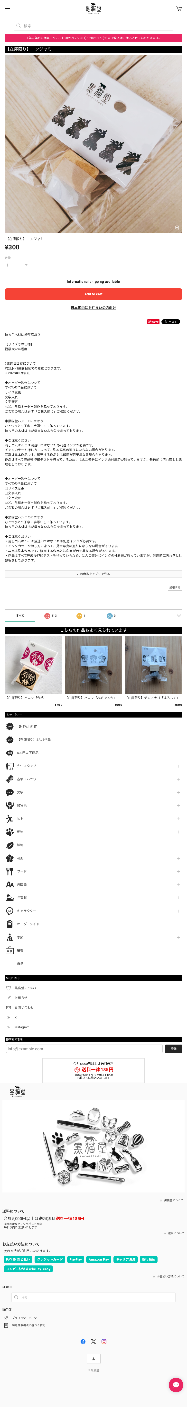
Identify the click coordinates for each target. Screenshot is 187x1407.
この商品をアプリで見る (93, 574)
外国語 (22, 884)
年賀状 (22, 898)
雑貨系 (22, 805)
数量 (8, 258)
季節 (20, 937)
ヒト (20, 819)
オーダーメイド (28, 924)
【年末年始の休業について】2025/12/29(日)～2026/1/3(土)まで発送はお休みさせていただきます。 (93, 38)
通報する (174, 587)
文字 (20, 792)
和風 (20, 858)
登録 (174, 1048)
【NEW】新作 (27, 726)
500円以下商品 (27, 753)
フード (22, 871)
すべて (20, 615)
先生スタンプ (27, 766)
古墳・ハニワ (27, 779)
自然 (20, 963)
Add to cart (93, 294)
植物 (20, 845)
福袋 (20, 950)
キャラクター (26, 911)
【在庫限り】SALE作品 (34, 739)
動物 (20, 832)
